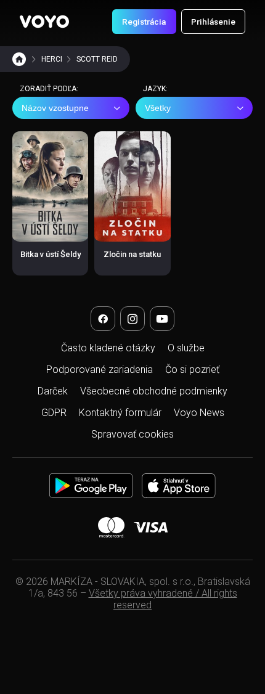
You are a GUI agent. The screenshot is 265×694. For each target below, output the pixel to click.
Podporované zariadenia (99, 369)
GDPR (54, 412)
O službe (186, 348)
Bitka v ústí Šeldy (50, 254)
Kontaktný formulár (120, 412)
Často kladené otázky (108, 348)
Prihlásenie (213, 22)
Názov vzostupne (55, 108)
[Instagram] (132, 318)
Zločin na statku (132, 254)
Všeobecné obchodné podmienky (153, 391)
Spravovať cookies (132, 434)
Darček (53, 391)
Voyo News (199, 412)
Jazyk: (155, 88)
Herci (51, 59)
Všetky (158, 108)
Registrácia (144, 22)
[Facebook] (103, 318)
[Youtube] (162, 318)
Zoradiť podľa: (49, 88)
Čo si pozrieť (192, 369)
